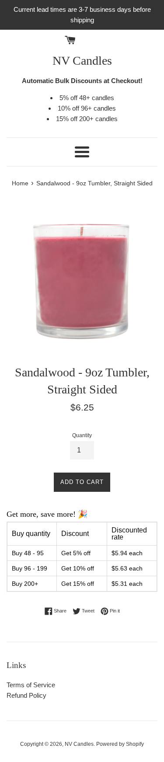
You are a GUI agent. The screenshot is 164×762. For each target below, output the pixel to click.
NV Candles (82, 60)
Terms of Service (31, 685)
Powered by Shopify (120, 744)
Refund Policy (26, 695)
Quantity (82, 435)
